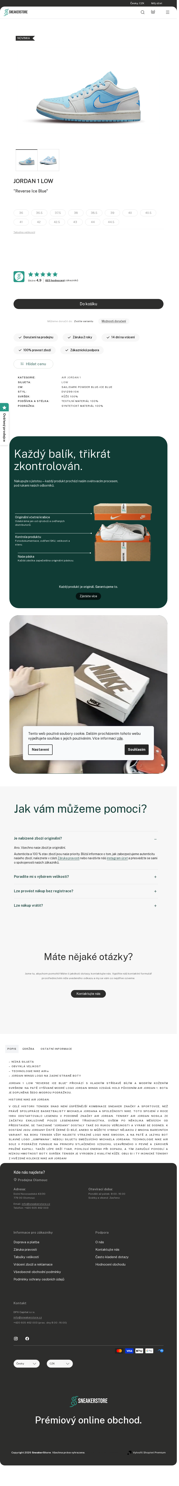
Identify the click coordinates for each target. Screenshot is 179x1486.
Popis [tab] (11, 1048)
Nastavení (40, 749)
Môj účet (156, 3)
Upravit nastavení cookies (102, 1452)
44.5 (111, 222)
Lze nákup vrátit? (28, 905)
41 (21, 222)
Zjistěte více (88, 596)
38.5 (94, 213)
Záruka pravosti (68, 858)
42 (39, 222)
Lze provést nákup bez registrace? (43, 891)
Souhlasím (136, 749)
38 (76, 213)
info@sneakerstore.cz (36, 1203)
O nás (99, 1242)
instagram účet (117, 858)
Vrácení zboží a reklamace (33, 1264)
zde (120, 738)
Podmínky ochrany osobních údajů (39, 1279)
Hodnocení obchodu (110, 1264)
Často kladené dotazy (112, 1257)
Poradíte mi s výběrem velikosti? (41, 877)
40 (130, 213)
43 (75, 222)
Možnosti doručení (114, 321)
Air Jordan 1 (71, 377)
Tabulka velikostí (24, 232)
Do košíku (88, 304)
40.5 (148, 213)
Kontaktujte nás (88, 993)
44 (93, 222)
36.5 (39, 213)
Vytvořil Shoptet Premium (149, 1452)
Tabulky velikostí (26, 1257)
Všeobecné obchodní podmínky (37, 1272)
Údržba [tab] (28, 1048)
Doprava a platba (26, 1242)
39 (112, 213)
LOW (65, 382)
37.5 (58, 213)
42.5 (57, 222)
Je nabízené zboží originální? (38, 838)
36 (21, 213)
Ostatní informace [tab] (56, 1048)
